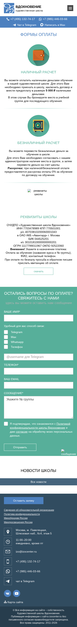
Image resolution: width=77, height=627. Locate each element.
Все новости (38, 481)
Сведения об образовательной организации (29, 510)
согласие (22, 431)
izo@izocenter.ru (26, 551)
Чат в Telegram (26, 24)
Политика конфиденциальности (22, 514)
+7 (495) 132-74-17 (22, 19)
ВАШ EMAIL (11, 379)
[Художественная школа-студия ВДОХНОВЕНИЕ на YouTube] (16, 593)
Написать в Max (54, 24)
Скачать (38, 271)
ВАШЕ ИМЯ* (12, 311)
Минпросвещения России (18, 522)
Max (13, 337)
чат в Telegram (25, 581)
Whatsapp (17, 342)
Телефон (17, 346)
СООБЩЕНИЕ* (13, 393)
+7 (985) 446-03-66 (54, 19)
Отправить (20, 447)
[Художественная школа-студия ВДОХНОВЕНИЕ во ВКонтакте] (7, 593)
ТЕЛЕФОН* (11, 364)
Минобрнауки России (16, 518)
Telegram (17, 332)
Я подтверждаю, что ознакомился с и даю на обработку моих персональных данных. (41, 429)
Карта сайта (15, 602)
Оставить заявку (23, 500)
